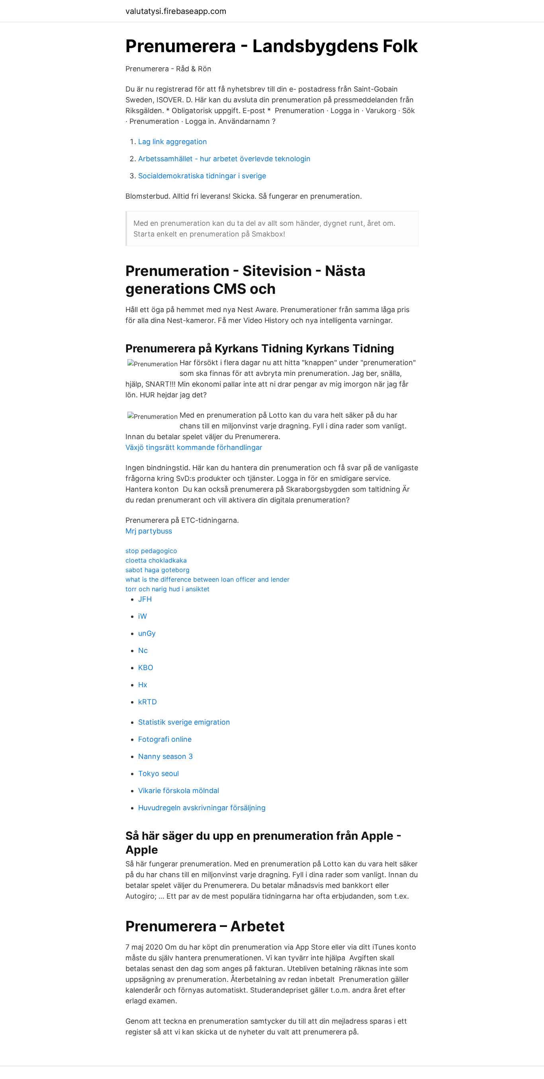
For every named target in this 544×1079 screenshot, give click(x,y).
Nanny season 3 (165, 756)
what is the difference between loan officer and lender (207, 579)
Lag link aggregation (172, 141)
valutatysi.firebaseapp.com (175, 11)
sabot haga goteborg (157, 570)
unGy (147, 633)
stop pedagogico (151, 551)
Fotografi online (165, 739)
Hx (142, 684)
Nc (143, 650)
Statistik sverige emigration (184, 722)
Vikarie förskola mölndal (178, 790)
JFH (145, 599)
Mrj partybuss (148, 531)
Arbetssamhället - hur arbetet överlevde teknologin (224, 158)
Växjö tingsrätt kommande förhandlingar (193, 447)
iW (142, 616)
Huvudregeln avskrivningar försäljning (202, 807)
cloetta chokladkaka (156, 560)
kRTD (147, 702)
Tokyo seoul (158, 773)
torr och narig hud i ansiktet (167, 589)
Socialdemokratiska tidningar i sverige (202, 176)
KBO (145, 667)
